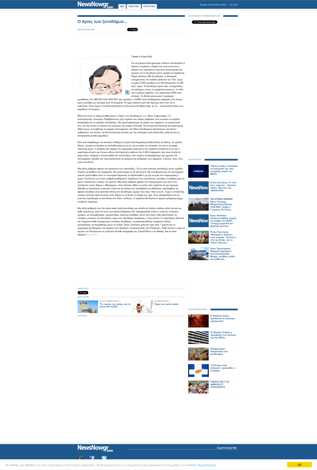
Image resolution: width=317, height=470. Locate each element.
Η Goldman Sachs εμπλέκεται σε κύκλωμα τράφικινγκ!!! (222, 318)
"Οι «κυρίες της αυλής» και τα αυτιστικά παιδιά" (115, 305)
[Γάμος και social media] (142, 312)
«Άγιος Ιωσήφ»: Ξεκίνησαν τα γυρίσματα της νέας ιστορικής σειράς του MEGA (224, 170)
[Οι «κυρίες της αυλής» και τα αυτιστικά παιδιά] (88, 312)
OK (299, 465)
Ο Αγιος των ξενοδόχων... (102, 21)
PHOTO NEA (149, 6)
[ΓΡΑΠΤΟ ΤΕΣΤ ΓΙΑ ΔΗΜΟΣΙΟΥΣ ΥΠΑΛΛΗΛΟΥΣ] (198, 392)
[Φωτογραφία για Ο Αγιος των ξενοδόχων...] (127, 90)
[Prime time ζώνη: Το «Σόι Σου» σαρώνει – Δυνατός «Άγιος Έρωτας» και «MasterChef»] (198, 193)
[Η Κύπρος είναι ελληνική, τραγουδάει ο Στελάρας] (198, 376)
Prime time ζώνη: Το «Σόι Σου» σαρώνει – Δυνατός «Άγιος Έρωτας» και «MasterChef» (223, 186)
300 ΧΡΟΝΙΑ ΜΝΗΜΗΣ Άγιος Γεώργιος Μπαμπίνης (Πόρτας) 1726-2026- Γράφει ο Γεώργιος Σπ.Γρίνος (221, 204)
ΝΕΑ (122, 6)
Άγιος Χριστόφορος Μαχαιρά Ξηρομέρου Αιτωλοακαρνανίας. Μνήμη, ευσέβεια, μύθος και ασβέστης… (222, 253)
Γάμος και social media (166, 304)
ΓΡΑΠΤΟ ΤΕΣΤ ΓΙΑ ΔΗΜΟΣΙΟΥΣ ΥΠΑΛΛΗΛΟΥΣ (219, 384)
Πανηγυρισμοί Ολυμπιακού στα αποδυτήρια (219, 351)
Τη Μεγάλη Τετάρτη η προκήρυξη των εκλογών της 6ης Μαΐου (223, 335)
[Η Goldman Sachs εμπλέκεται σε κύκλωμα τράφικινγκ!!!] (198, 326)
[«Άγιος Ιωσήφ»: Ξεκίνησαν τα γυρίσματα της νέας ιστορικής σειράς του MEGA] (198, 177)
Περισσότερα (207, 465)
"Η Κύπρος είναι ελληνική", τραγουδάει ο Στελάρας (222, 368)
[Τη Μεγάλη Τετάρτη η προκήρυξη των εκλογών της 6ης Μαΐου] (198, 343)
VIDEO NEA (133, 6)
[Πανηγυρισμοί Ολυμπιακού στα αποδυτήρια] (198, 359)
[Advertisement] (131, 44)
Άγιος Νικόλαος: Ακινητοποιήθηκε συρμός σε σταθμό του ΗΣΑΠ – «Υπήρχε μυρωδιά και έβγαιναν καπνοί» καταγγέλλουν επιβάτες (223, 222)
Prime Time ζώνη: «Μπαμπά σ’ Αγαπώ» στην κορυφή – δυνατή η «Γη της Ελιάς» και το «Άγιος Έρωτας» (223, 237)
